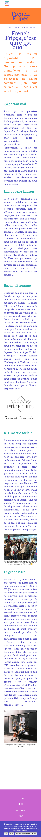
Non (11, 833)
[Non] (38, 829)
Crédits (20, 798)
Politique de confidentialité (26, 833)
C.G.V (20, 816)
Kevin (31, 612)
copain (22, 746)
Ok (6, 833)
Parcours (29, 28)
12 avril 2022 (12, 28)
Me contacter (20, 810)
